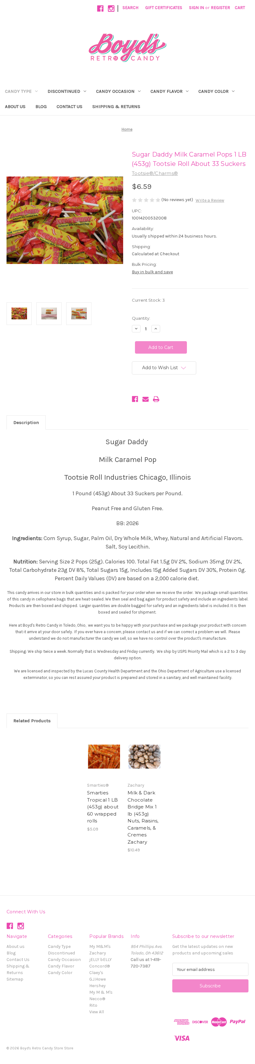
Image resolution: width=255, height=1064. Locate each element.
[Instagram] (111, 8)
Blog (41, 106)
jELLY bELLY (100, 959)
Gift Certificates (163, 7)
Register (220, 7)
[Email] (145, 399)
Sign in (196, 7)
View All (96, 1012)
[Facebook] (100, 8)
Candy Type (18, 91)
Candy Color (213, 91)
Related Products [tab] (32, 720)
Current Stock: (148, 300)
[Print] (156, 399)
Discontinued (64, 91)
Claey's (96, 972)
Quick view (104, 756)
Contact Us (69, 106)
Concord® (99, 966)
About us (15, 106)
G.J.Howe (97, 979)
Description (26, 422)
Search (130, 7)
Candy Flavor (167, 91)
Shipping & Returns (116, 106)
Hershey (97, 985)
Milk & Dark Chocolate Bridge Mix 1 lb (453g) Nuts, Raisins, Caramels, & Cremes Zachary (143, 817)
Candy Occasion (115, 91)
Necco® (97, 998)
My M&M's (100, 946)
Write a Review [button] (210, 200)
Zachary (97, 953)
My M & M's (101, 992)
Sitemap (15, 979)
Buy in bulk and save (152, 272)
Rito (93, 1005)
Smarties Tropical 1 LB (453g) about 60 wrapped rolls (102, 807)
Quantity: (141, 318)
